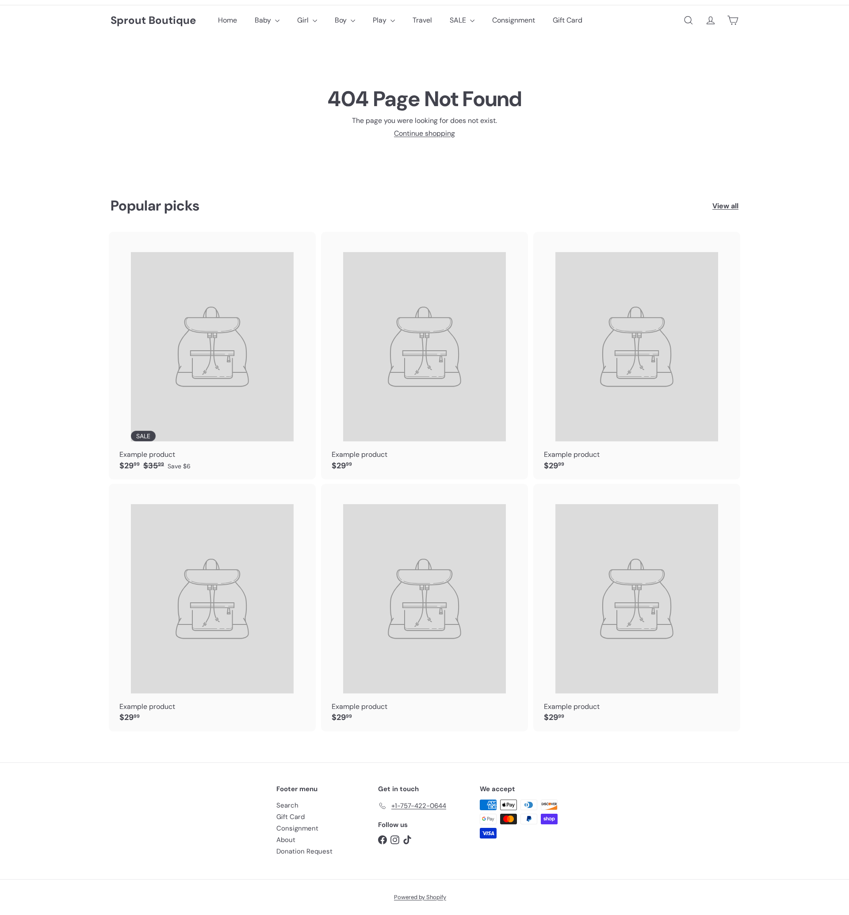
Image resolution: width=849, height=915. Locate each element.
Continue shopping (424, 133)
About (285, 839)
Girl (303, 20)
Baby (264, 20)
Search (287, 805)
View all (725, 206)
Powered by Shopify (420, 897)
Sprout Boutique (153, 20)
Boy (341, 20)
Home (227, 20)
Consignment (513, 20)
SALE (459, 20)
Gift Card (567, 20)
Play (380, 20)
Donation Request (304, 851)
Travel (422, 20)
